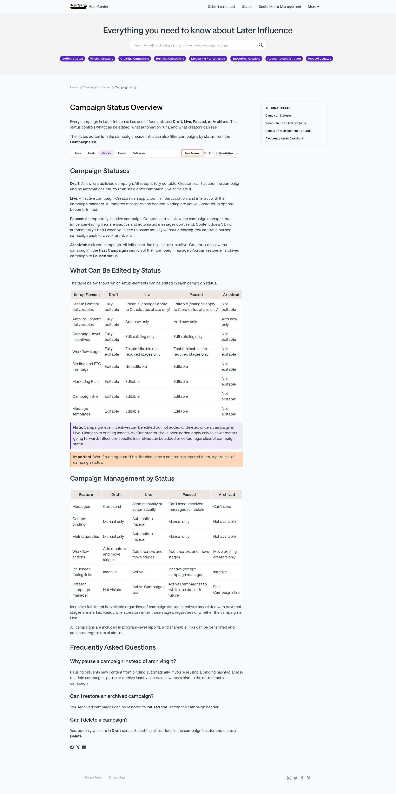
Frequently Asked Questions (284, 138)
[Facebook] (72, 747)
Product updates (319, 58)
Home (74, 87)
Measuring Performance (208, 58)
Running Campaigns (170, 58)
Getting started (72, 58)
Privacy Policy (93, 777)
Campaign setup (126, 87)
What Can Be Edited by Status (285, 123)
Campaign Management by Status (288, 130)
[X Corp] (78, 747)
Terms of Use (117, 777)
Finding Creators (101, 58)
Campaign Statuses (278, 115)
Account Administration (284, 58)
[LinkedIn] (84, 747)
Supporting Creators (246, 58)
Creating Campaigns (134, 58)
